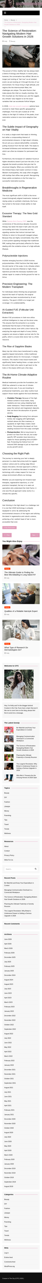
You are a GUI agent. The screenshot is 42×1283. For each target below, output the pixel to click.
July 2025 (7, 962)
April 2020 (7, 1150)
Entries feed (8, 1257)
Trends (6, 829)
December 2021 (9, 1069)
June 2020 (8, 1141)
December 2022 (9, 1015)
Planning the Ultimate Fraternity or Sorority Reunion (19, 905)
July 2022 (7, 1038)
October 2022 (9, 1025)
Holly (5, 41)
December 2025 (9, 957)
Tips (5, 820)
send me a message (16, 713)
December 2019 (9, 1168)
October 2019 (9, 1177)
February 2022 (9, 1060)
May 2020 (7, 1146)
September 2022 (10, 1029)
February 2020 (9, 1159)
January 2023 (9, 1011)
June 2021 (8, 1096)
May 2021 (7, 1101)
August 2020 (8, 1132)
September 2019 (10, 1182)
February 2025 (9, 966)
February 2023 (9, 1006)
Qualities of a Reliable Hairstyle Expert (21, 611)
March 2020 (8, 1155)
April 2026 (7, 944)
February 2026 (9, 953)
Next (33, 535)
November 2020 (9, 1123)
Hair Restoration (10, 527)
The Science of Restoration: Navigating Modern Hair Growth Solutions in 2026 (26, 748)
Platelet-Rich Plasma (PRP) (17, 221)
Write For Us (8, 860)
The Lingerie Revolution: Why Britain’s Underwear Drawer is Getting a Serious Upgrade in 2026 (17, 913)
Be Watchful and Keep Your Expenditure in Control (19, 884)
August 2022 (8, 1034)
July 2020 (7, 1137)
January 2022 (9, 1065)
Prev (8, 535)
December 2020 (9, 1119)
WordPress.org (9, 1266)
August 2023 (8, 984)
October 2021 (9, 1078)
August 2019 (8, 1186)
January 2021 (9, 1114)
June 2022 (8, 1042)
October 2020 (9, 1128)
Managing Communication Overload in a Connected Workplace (25, 739)
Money (6, 811)
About (6, 846)
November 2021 (9, 1074)
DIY (5, 797)
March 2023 (8, 1002)
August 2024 (8, 980)
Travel (6, 824)
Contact (7, 851)
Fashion (7, 802)
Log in (6, 1253)
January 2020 (9, 1164)
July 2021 (7, 1092)
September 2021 (10, 1083)
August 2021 (8, 1087)
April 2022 (7, 1051)
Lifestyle (7, 806)
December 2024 (9, 975)
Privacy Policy (9, 855)
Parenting (7, 815)
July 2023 (7, 989)
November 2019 (9, 1173)
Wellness (7, 833)
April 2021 (7, 1105)
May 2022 (7, 1047)
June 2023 (8, 993)
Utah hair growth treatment (19, 106)
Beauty (13, 41)
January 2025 (9, 971)
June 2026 (8, 939)
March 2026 (8, 948)
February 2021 (9, 1110)
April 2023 (7, 998)
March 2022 (8, 1056)
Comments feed (9, 1262)
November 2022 (9, 1020)
